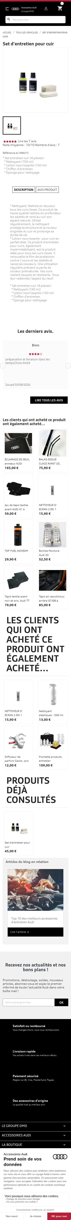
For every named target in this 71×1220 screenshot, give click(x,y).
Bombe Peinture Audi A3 (49, 552)
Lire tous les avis (49, 400)
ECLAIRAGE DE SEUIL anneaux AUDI (17, 461)
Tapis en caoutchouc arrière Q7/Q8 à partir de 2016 (51, 600)
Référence (9, 152)
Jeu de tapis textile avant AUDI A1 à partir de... (16, 509)
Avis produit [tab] (47, 190)
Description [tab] (23, 190)
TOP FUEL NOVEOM (16, 550)
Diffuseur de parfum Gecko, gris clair (17, 760)
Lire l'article (20, 932)
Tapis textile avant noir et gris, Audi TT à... (17, 600)
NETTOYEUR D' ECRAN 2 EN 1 (48, 507)
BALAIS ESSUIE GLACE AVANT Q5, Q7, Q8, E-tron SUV (50, 463)
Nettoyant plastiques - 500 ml (51, 713)
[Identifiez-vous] (46, 8)
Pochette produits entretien (50, 758)
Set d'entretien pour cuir (17, 844)
